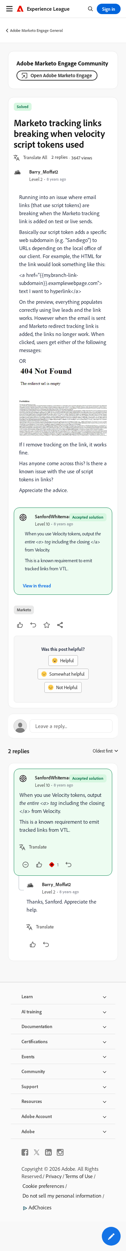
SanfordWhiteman (53, 516)
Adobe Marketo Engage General (36, 30)
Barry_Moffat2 (43, 172)
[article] (63, 822)
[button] (35, 157)
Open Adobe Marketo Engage (61, 75)
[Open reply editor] (63, 726)
